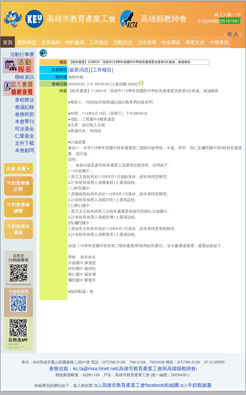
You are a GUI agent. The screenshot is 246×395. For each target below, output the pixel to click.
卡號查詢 (219, 41)
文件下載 (24, 142)
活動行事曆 (22, 54)
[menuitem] (7, 42)
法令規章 (147, 41)
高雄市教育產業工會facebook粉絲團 (140, 384)
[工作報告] (102, 69)
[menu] (18, 102)
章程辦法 (24, 99)
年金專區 (171, 41)
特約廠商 (75, 41)
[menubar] (115, 42)
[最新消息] (79, 69)
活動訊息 (123, 41)
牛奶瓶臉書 (200, 384)
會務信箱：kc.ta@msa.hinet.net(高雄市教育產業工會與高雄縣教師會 (122, 368)
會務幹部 (24, 113)
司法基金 (24, 128)
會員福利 (51, 41)
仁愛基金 (24, 135)
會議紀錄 (24, 106)
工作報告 (99, 41)
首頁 (7, 41)
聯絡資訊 (22, 76)
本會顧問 (24, 150)
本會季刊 (24, 121)
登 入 (232, 33)
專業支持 (195, 41)
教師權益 (27, 41)
